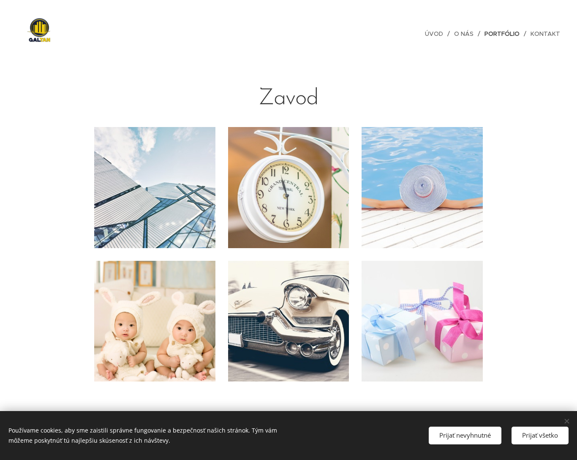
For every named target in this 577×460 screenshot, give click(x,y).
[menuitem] (436, 33)
